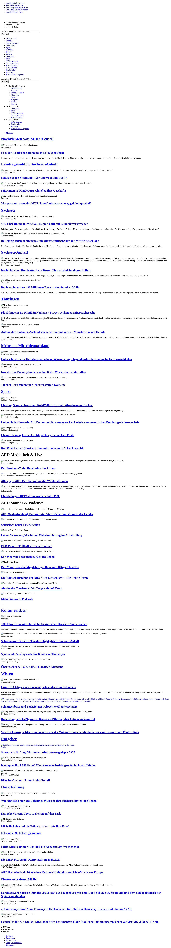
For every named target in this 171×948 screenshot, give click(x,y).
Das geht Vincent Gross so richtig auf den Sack (31, 813)
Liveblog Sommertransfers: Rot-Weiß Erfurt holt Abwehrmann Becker (47, 405)
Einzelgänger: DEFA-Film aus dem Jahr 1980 (30, 496)
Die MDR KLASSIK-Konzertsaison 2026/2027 (30, 859)
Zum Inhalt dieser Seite (15, 3)
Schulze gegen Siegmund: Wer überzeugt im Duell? (34, 177)
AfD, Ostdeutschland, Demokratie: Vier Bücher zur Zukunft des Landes (47, 514)
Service (6, 932)
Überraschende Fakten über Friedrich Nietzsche (32, 666)
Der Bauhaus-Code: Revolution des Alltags (28, 468)
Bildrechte (10, 945)
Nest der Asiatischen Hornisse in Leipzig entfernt (32, 152)
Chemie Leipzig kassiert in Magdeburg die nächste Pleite (37, 435)
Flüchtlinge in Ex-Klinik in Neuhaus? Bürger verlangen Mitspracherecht (48, 312)
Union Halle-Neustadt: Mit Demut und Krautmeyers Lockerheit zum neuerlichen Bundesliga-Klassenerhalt (70, 422)
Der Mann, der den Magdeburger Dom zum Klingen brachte (40, 567)
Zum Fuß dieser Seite (14, 12)
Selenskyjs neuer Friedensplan (20, 524)
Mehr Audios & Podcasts (17, 599)
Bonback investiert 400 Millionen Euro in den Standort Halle (40, 287)
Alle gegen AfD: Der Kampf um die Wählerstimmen (34, 481)
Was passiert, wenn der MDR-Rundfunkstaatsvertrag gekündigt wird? (46, 203)
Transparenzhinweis (14, 943)
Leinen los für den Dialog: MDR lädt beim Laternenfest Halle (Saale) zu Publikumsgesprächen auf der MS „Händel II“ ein (80, 921)
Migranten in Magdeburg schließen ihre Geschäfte (33, 190)
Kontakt (9, 936)
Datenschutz (11, 940)
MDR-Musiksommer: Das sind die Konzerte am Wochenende (40, 846)
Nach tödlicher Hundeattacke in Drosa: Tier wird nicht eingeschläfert (46, 270)
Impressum (10, 938)
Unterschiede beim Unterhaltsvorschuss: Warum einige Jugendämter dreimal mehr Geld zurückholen (66, 359)
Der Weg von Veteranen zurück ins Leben (28, 556)
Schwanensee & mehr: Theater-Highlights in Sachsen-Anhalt (40, 641)
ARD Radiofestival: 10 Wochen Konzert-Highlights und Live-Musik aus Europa (52, 872)
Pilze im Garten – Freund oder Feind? (25, 780)
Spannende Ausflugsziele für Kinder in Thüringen (33, 654)
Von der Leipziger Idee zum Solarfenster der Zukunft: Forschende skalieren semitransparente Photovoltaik (70, 732)
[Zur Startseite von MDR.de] (6, 18)
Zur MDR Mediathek (14, 5)
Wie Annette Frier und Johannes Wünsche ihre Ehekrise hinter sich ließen (49, 800)
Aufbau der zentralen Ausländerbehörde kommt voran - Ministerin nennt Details (53, 332)
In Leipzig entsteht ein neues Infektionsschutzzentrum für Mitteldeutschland (50, 240)
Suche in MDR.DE (8, 31)
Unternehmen (8, 929)
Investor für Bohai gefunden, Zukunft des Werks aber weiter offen (43, 372)
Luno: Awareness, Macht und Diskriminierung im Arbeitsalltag (41, 535)
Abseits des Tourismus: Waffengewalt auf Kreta (31, 588)
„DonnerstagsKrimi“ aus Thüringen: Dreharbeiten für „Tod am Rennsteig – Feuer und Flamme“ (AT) (66, 909)
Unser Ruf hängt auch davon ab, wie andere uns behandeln (38, 687)
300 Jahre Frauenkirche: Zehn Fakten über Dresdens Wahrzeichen (44, 624)
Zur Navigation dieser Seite (17, 7)
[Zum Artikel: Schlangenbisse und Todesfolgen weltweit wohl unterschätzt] (85, 700)
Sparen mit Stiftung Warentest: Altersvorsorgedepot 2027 (38, 752)
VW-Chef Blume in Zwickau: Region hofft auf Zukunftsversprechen (44, 223)
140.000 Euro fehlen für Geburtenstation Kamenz (33, 384)
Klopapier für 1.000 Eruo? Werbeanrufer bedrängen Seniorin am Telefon (48, 765)
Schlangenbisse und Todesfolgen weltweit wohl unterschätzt (39, 706)
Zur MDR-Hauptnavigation (17, 10)
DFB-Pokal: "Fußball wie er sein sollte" (26, 546)
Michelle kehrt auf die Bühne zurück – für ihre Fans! (35, 826)
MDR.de (9, 133)
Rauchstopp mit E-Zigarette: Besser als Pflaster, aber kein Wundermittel (48, 719)
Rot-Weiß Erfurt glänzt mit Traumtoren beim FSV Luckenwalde (42, 448)
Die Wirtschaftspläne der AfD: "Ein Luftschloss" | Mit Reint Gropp (44, 577)
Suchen (5, 34)
